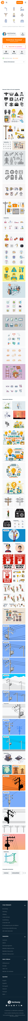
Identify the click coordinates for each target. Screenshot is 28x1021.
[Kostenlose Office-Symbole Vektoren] (13, 331)
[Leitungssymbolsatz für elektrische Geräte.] (7, 144)
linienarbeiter (15, 967)
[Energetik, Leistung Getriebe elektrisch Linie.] (8, 442)
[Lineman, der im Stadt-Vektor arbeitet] (13, 299)
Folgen (22, 35)
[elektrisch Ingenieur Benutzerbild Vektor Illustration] (8, 599)
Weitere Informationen (9, 61)
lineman (6, 967)
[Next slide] (21, 967)
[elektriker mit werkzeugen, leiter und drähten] (13, 676)
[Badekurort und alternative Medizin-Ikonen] (13, 315)
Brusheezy (5, 1002)
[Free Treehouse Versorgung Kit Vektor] (13, 381)
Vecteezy (4, 1005)
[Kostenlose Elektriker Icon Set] (13, 200)
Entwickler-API (6, 1016)
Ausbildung (5, 1013)
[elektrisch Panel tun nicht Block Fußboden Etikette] (8, 624)
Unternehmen (6, 1011)
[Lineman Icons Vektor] (13, 167)
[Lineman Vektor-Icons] (13, 115)
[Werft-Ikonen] (13, 233)
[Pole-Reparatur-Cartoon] (6, 414)
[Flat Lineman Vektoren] (13, 131)
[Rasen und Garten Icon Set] (13, 397)
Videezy (4, 1008)
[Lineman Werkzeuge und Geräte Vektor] (9, 154)
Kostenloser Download (14, 40)
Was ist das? (15, 58)
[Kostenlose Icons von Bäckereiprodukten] (13, 364)
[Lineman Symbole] (9, 575)
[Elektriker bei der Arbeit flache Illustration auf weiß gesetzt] (11, 689)
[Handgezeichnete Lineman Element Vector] (13, 282)
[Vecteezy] (2, 2)
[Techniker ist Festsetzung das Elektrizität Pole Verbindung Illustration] (13, 587)
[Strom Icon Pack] (13, 184)
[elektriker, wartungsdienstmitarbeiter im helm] (13, 666)
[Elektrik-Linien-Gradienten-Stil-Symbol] (10, 952)
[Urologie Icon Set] (13, 348)
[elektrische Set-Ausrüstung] (8, 655)
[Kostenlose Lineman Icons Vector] (13, 98)
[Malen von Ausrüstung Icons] (13, 266)
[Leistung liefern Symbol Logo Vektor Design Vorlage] (8, 564)
